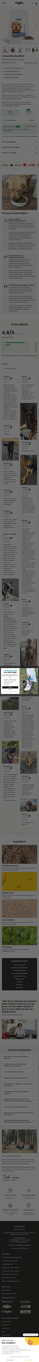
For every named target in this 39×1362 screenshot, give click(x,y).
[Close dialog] (37, 669)
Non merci (10, 689)
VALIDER (10, 687)
